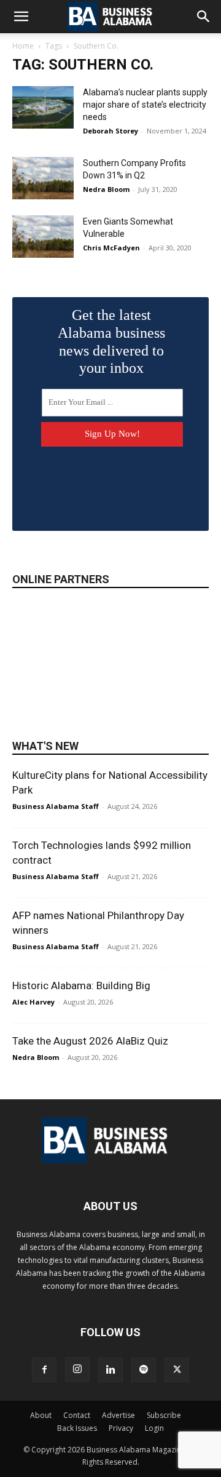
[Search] (204, 16)
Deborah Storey (110, 130)
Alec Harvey (33, 1001)
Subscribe (164, 1415)
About (41, 1415)
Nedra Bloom (106, 189)
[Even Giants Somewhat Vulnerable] (43, 236)
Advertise (118, 1415)
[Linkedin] (110, 1370)
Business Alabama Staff (55, 806)
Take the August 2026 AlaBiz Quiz (90, 1041)
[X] (177, 1370)
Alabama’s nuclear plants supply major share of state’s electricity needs (145, 104)
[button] (21, 16)
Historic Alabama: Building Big (81, 985)
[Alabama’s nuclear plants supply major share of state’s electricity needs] (43, 107)
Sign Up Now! (112, 434)
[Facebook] (44, 1370)
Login (154, 1428)
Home (23, 46)
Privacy (121, 1428)
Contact (76, 1415)
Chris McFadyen (111, 247)
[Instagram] (77, 1369)
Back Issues (77, 1428)
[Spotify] (143, 1370)
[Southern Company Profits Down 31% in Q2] (43, 178)
